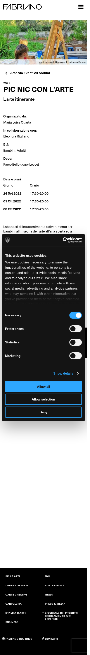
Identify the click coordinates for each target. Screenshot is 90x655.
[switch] (75, 328)
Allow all (43, 386)
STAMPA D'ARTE (15, 612)
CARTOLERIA (13, 603)
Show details (63, 373)
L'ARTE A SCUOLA (16, 585)
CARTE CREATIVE (16, 594)
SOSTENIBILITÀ (54, 585)
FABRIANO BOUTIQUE (19, 638)
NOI (47, 576)
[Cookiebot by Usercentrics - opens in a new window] (62, 240)
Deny (43, 412)
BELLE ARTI (12, 576)
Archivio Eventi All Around (30, 72)
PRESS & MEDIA (55, 603)
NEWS (49, 594)
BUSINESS (11, 622)
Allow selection (43, 399)
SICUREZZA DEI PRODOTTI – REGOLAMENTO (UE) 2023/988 (62, 616)
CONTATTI (51, 638)
